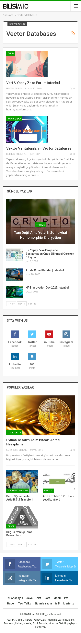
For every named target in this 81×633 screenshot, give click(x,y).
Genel (11, 526)
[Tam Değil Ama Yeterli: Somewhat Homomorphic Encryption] (40, 221)
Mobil (57, 598)
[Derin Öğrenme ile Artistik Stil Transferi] (22, 481)
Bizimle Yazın (43, 603)
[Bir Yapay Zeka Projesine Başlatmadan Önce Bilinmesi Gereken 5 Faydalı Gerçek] (14, 254)
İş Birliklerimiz (64, 603)
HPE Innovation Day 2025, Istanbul (47, 287)
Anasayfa (17, 598)
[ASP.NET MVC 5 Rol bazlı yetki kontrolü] (59, 481)
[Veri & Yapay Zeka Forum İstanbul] (27, 64)
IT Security (14, 432)
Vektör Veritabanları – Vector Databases (38, 148)
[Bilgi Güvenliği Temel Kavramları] (22, 517)
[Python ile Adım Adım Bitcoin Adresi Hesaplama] (40, 415)
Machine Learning (18, 490)
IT (73, 598)
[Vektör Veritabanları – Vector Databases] (27, 129)
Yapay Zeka (14, 118)
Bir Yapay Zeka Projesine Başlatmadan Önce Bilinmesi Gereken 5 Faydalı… (50, 254)
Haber (11, 603)
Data (11, 53)
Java (29, 598)
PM (66, 598)
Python (40, 224)
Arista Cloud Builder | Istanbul (45, 270)
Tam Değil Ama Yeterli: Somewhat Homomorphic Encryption (40, 235)
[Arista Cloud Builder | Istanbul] (14, 274)
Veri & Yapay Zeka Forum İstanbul (33, 83)
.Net (38, 598)
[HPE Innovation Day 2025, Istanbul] (14, 292)
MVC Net (48, 490)
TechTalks (24, 603)
